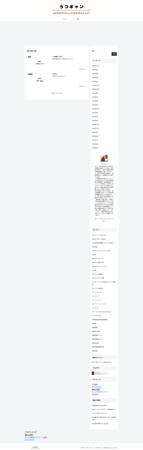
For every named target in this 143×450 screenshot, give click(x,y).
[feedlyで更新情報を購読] (103, 221)
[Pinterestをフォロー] (113, 219)
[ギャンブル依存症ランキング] (29, 434)
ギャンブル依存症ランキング (99, 391)
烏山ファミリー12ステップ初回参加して (104, 409)
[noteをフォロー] (111, 219)
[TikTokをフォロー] (108, 219)
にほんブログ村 (96, 386)
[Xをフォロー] (98, 219)
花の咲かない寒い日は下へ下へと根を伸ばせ (104, 418)
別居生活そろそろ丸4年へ (99, 405)
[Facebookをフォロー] (100, 219)
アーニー (104, 164)
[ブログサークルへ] (100, 373)
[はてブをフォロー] (102, 219)
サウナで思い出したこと (99, 413)
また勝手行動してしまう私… (101, 423)
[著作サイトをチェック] (96, 219)
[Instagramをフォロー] (104, 219)
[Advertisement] (71, 33)
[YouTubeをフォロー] (106, 219)
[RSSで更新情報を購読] (105, 221)
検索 (93, 51)
